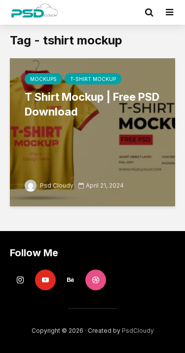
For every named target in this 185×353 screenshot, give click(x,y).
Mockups (43, 79)
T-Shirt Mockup (93, 79)
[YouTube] (45, 280)
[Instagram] (20, 280)
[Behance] (70, 280)
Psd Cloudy (56, 185)
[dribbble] (95, 280)
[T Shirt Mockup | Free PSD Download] (92, 131)
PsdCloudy (138, 330)
